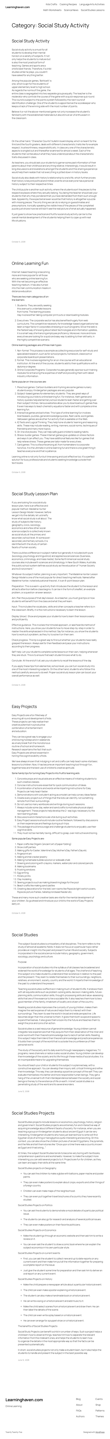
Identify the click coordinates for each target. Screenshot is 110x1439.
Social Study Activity (31, 41)
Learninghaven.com (18, 7)
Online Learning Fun (30, 263)
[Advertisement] (75, 70)
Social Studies (25, 934)
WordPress (100, 1432)
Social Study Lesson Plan (35, 493)
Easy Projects (24, 706)
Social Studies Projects (33, 1113)
